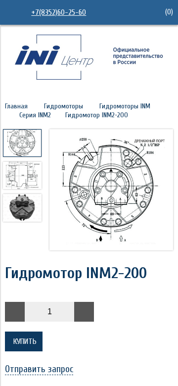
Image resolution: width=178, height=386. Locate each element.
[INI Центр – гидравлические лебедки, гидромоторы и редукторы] (89, 77)
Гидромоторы (63, 106)
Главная (16, 106)
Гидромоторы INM (124, 106)
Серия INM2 (35, 115)
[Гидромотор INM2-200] (111, 190)
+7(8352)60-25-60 (58, 12)
